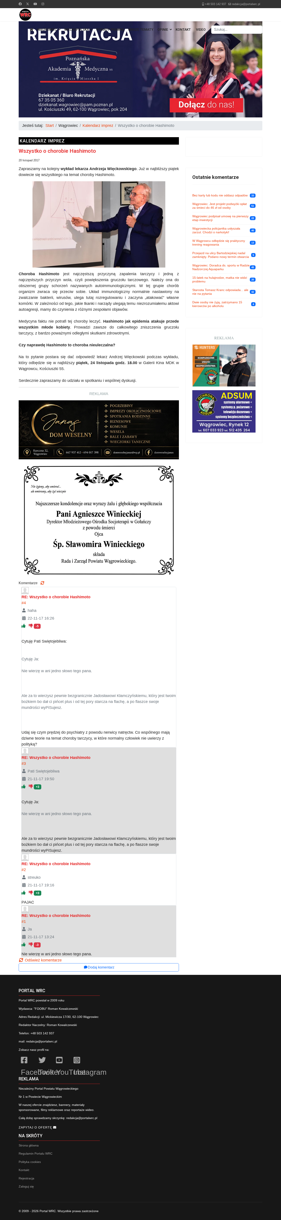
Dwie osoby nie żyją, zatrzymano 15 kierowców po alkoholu (217, 304)
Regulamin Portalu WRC (35, 1153)
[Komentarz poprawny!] (24, 626)
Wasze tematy (140, 30)
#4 (24, 603)
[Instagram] (42, 4)
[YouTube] (62, 1060)
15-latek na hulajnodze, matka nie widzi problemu (219, 279)
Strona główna (29, 1145)
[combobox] (236, 29)
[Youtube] (35, 4)
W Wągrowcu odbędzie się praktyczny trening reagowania (218, 242)
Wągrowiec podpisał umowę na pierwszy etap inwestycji (220, 218)
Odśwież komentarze (43, 960)
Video (201, 30)
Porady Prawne (110, 30)
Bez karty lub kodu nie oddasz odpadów (220, 195)
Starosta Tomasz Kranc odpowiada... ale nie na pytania (220, 292)
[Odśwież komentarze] (42, 583)
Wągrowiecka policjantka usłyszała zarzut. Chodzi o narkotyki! (216, 230)
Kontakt (183, 30)
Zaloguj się (26, 1186)
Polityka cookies (30, 1162)
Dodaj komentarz (101, 967)
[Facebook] (20, 4)
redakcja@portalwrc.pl (246, 4)
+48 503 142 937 (215, 4)
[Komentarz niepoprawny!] (31, 626)
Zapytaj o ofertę (36, 1127)
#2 (24, 870)
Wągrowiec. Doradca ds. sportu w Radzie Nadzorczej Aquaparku (221, 267)
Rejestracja (26, 1178)
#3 (24, 763)
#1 (24, 921)
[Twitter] (27, 4)
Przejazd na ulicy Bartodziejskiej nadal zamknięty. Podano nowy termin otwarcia (220, 255)
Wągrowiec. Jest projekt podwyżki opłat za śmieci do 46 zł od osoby (219, 206)
